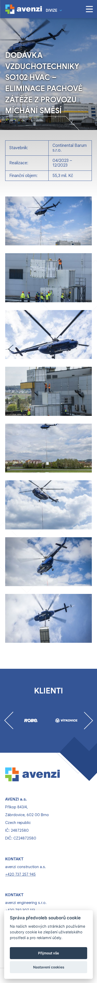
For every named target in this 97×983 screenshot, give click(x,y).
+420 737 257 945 (20, 874)
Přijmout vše (48, 953)
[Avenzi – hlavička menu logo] (23, 9)
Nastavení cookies (48, 967)
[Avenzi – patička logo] (37, 774)
